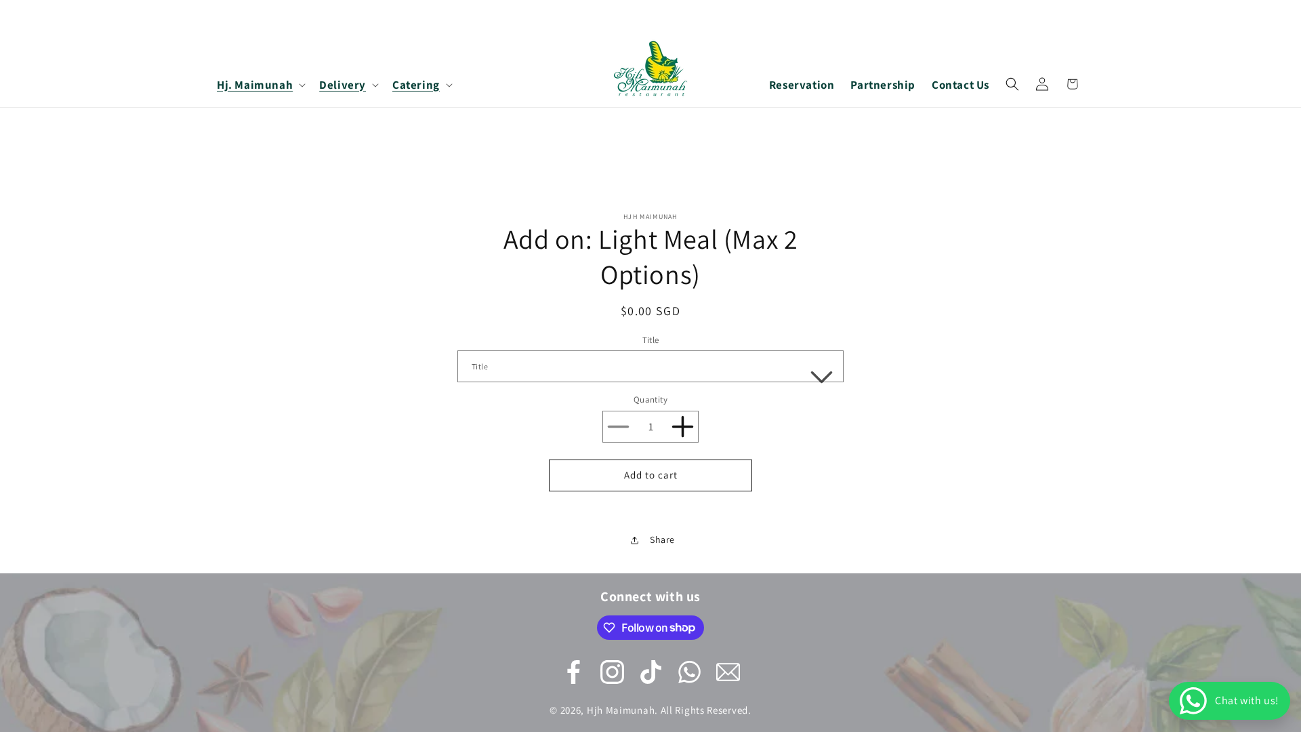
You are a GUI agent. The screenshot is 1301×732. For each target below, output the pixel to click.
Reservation (802, 84)
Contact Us (960, 84)
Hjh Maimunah (621, 710)
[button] (260, 84)
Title (650, 340)
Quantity (650, 399)
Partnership (882, 84)
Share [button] (662, 539)
